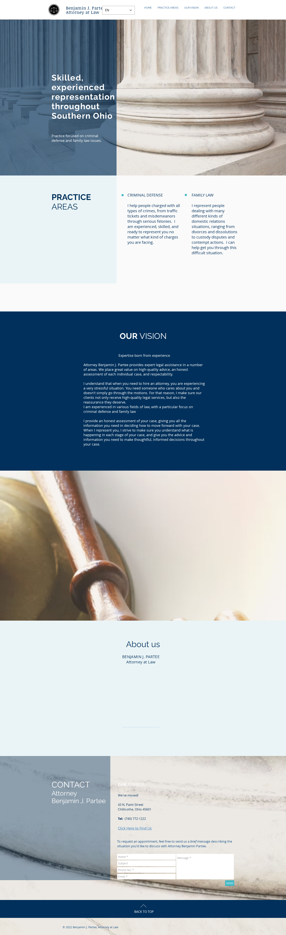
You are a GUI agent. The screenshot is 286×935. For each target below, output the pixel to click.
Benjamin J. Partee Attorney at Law (85, 10)
